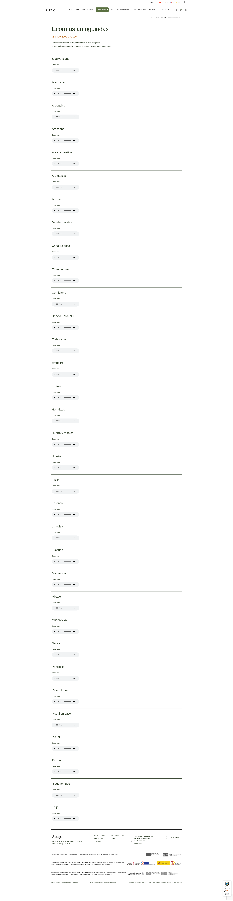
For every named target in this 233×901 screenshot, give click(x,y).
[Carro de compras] (180, 10)
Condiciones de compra (141, 882)
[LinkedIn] (55, 2)
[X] (50, 2)
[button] (186, 10)
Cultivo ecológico (117, 836)
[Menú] (230, 882)
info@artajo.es (138, 843)
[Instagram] (52, 2)
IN (173, 837)
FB (177, 837)
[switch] (227, 894)
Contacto (97, 841)
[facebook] (47, 2)
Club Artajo (115, 838)
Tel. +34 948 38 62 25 (139, 841)
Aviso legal (131, 882)
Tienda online (98, 838)
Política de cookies (166, 882)
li (165, 837)
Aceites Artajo (99, 836)
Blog (152, 2)
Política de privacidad (154, 882)
